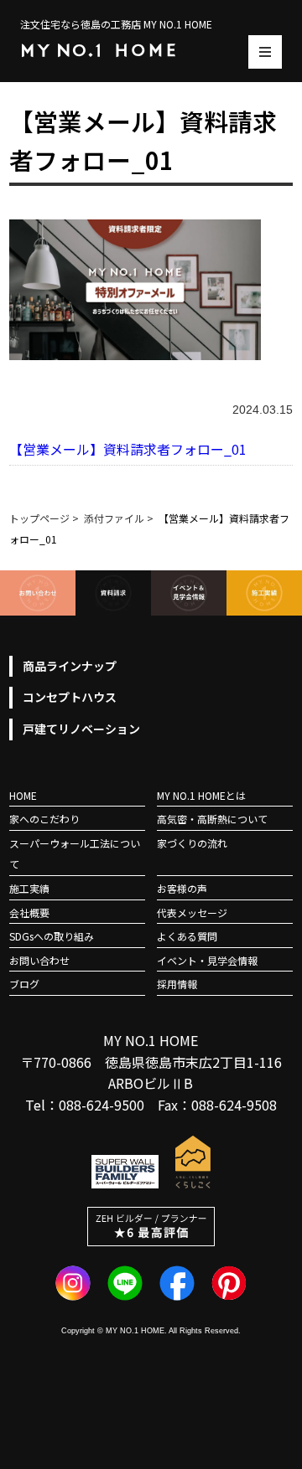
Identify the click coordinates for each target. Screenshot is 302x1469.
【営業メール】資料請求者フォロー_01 (128, 449)
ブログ (24, 984)
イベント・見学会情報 (207, 960)
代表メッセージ (192, 912)
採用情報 (177, 984)
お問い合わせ (39, 960)
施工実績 (29, 888)
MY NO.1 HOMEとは (201, 795)
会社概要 (29, 912)
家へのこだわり (44, 819)
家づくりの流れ (192, 843)
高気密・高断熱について (212, 819)
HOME (23, 795)
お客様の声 (182, 888)
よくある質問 (187, 936)
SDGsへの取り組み (51, 936)
